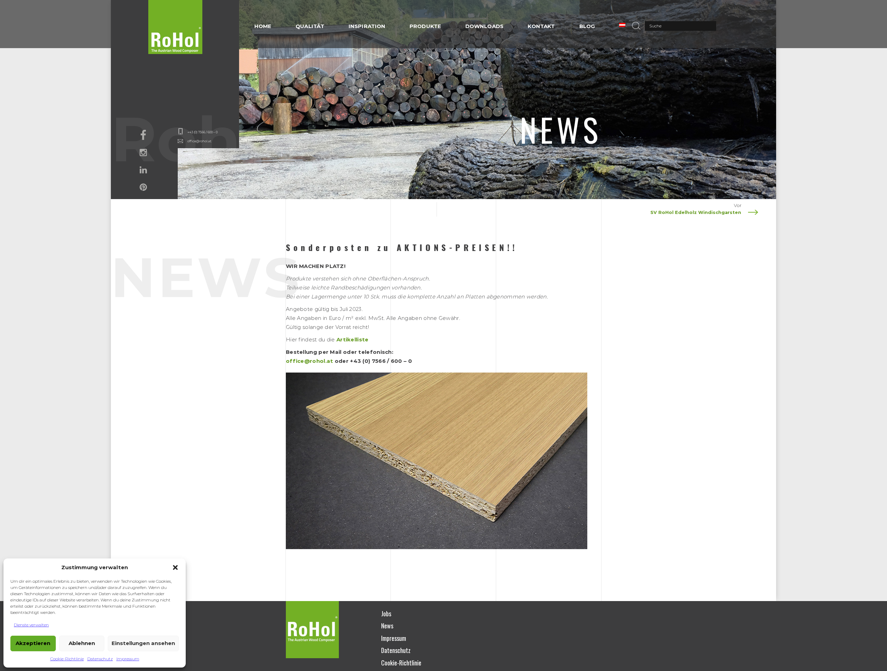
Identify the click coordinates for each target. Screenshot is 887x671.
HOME (262, 26)
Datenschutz (100, 658)
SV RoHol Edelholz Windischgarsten (695, 212)
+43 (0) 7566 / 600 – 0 (202, 132)
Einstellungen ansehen (143, 643)
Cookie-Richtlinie (67, 658)
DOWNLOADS (484, 26)
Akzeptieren (33, 643)
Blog (587, 26)
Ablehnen (82, 643)
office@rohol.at (199, 141)
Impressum (127, 658)
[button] (175, 567)
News (387, 625)
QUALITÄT (310, 26)
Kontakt (541, 26)
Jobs (386, 613)
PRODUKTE (425, 26)
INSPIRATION (367, 26)
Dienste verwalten (31, 624)
